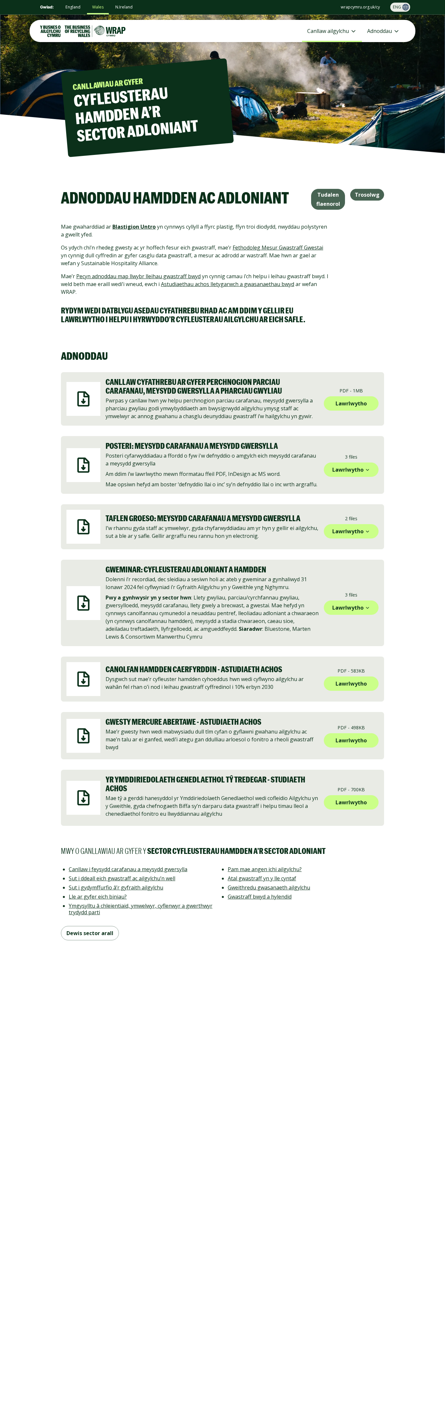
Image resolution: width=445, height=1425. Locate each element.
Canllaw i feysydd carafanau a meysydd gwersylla (128, 869)
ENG (397, 7)
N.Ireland (124, 7)
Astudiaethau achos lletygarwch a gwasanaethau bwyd (227, 284)
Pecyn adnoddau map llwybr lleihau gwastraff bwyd (138, 276)
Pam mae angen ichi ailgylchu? (265, 869)
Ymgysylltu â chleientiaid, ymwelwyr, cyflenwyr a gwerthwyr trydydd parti (140, 909)
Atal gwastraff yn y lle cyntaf (262, 878)
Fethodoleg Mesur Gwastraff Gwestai (278, 247)
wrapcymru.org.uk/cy (360, 7)
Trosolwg (367, 194)
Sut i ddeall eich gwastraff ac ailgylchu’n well (122, 878)
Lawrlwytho (351, 403)
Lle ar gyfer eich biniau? (98, 896)
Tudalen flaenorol (328, 199)
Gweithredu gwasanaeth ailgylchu (269, 887)
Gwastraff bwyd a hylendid (260, 896)
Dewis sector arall (89, 933)
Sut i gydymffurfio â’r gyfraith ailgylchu (116, 887)
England (72, 7)
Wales (98, 7)
